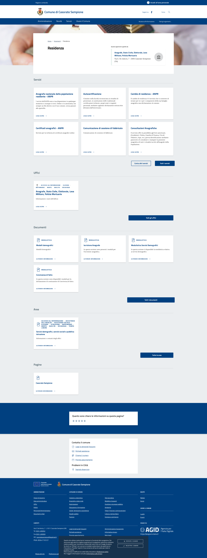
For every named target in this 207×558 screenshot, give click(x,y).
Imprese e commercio (111, 517)
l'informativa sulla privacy (94, 553)
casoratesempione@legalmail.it (47, 537)
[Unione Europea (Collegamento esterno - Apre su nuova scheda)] (43, 485)
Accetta (132, 546)
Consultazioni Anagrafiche (144, 128)
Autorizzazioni (73, 504)
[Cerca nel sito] (169, 12)
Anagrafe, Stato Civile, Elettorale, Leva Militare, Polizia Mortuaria (130, 54)
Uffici (35, 504)
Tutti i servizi (165, 163)
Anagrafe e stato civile (76, 501)
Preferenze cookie (102, 552)
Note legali (108, 535)
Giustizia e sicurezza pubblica (114, 504)
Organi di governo (39, 498)
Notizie (142, 498)
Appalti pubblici (73, 514)
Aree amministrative (40, 501)
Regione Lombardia (42, 3)
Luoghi (142, 514)
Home (49, 41)
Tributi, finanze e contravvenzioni (115, 510)
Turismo (71, 517)
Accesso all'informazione (146, 21)
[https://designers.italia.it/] (156, 530)
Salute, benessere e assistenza (79, 510)
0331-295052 (40, 531)
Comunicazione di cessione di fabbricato (103, 128)
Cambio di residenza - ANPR (144, 94)
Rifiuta (132, 541)
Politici (36, 507)
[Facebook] (151, 11)
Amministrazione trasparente (114, 529)
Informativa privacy (111, 532)
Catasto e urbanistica (76, 498)
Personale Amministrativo (42, 510)
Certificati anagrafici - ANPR (50, 128)
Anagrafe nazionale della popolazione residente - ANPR (54, 95)
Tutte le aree (157, 355)
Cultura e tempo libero (112, 514)
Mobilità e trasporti (111, 501)
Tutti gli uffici (151, 218)
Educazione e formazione (77, 507)
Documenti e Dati (39, 514)
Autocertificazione (92, 94)
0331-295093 (40, 534)
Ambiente (108, 507)
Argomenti (57, 41)
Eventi (142, 517)
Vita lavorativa (109, 498)
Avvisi (142, 501)
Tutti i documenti (151, 300)
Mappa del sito (40, 554)
